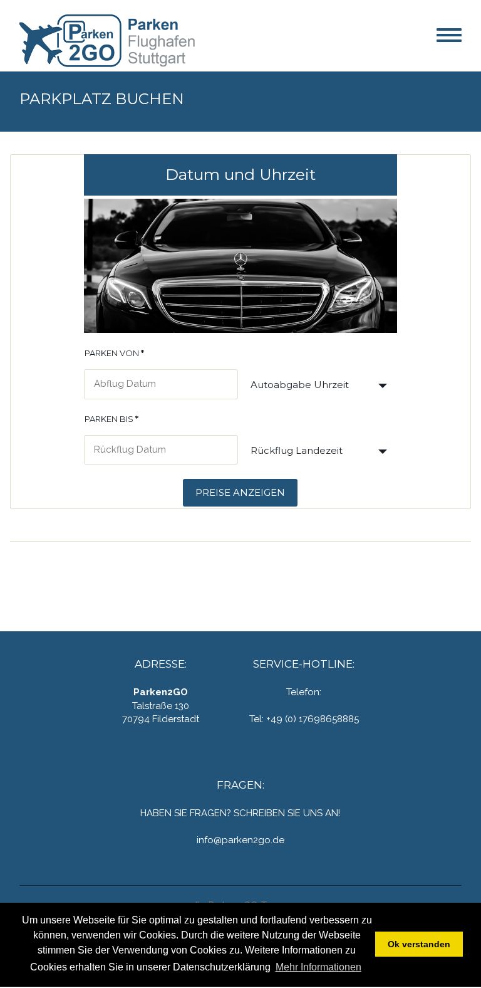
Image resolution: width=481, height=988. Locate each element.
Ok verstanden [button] (419, 944)
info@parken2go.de (240, 840)
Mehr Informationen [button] (318, 967)
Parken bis (111, 419)
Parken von (114, 353)
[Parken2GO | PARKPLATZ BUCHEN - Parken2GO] (113, 40)
